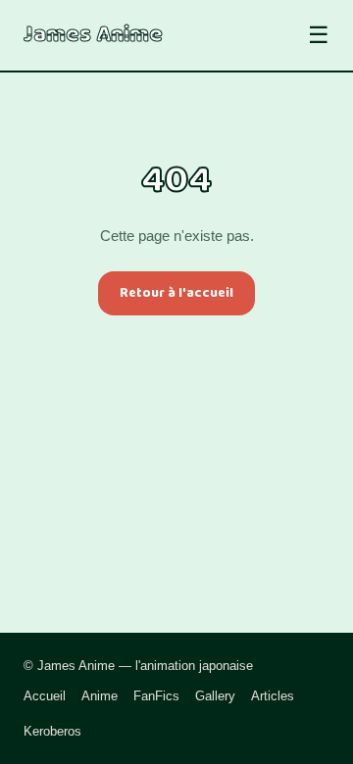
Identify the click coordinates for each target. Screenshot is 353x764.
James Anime (93, 35)
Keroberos (52, 731)
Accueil (45, 696)
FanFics (156, 696)
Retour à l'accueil (176, 293)
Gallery (215, 696)
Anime (99, 696)
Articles (272, 696)
